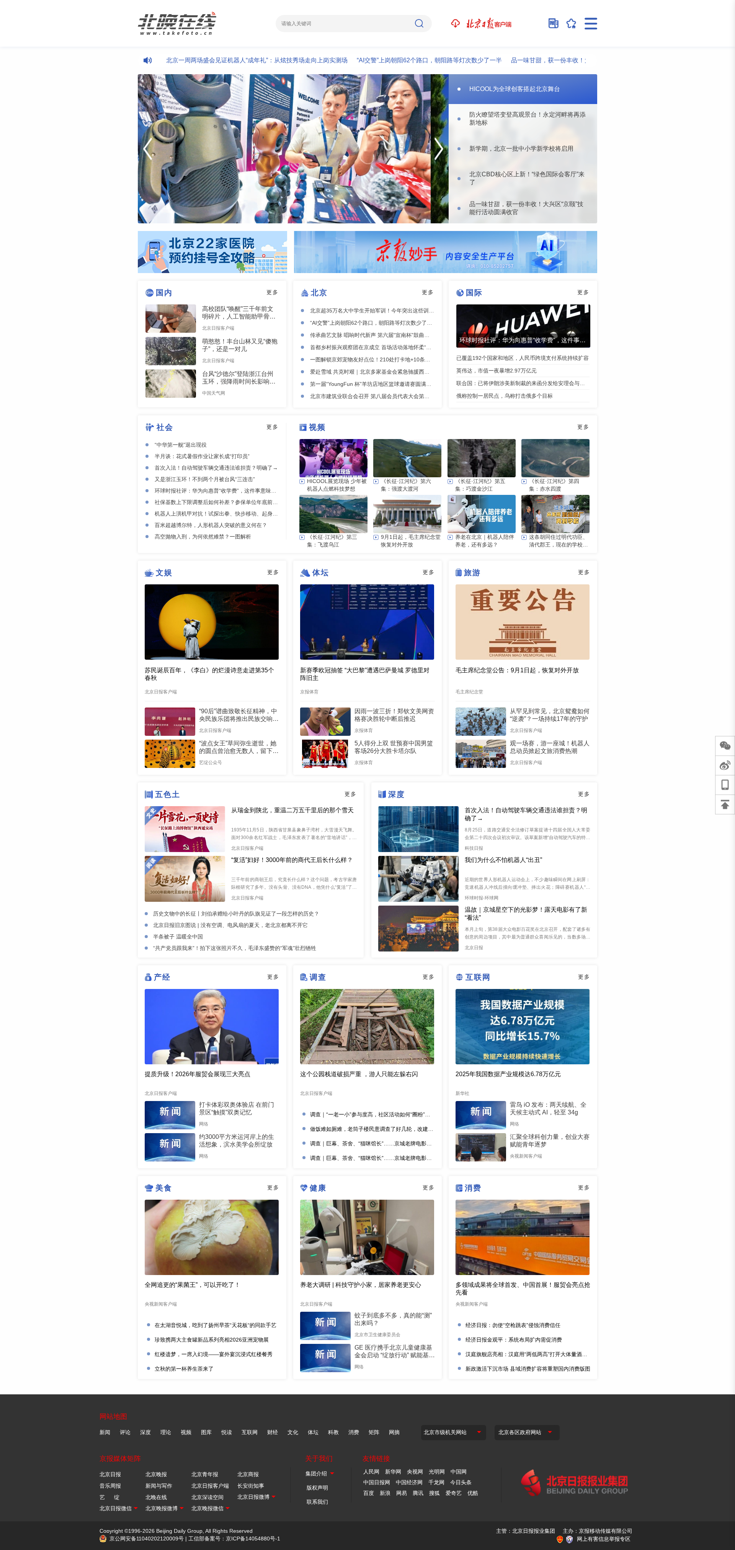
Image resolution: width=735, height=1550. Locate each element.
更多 (272, 292)
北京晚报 (156, 1474)
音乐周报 (110, 1486)
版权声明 (317, 1488)
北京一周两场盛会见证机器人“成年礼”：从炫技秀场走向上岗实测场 (223, 60)
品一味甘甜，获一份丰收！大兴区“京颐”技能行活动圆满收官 (559, 60)
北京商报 (248, 1474)
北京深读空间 (207, 1497)
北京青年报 (204, 1474)
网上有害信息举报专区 (603, 1539)
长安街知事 (250, 1486)
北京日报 (110, 1474)
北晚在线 (156, 1497)
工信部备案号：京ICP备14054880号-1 (234, 1538)
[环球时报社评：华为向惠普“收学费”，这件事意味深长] (523, 326)
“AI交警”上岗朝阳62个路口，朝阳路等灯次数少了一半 (396, 60)
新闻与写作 (158, 1486)
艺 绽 (109, 1497)
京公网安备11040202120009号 (146, 1538)
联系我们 (317, 1502)
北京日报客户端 (210, 1486)
